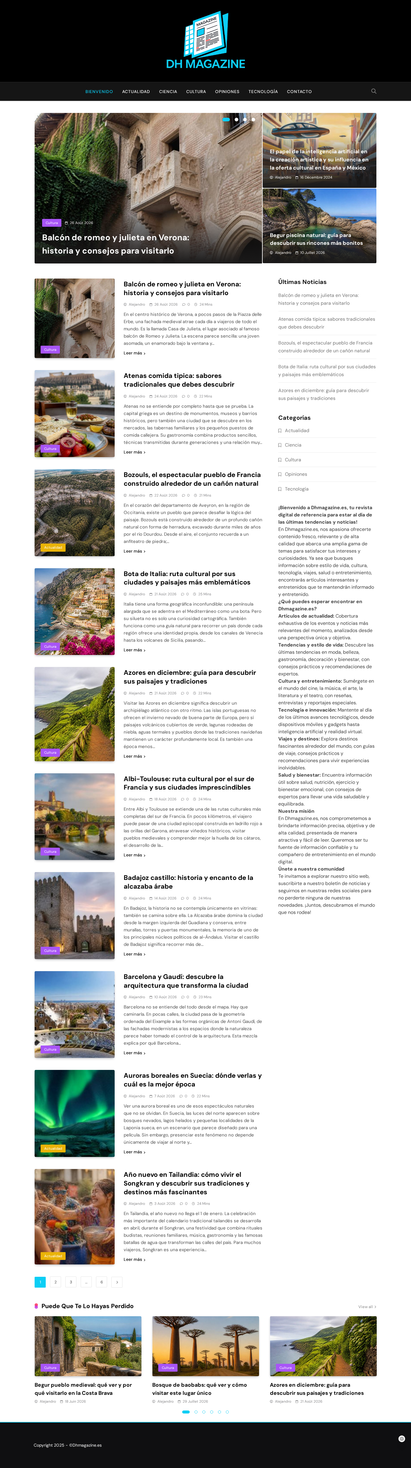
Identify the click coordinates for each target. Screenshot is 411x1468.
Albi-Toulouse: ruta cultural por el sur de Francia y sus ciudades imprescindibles (189, 783)
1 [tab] (226, 119)
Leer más (133, 353)
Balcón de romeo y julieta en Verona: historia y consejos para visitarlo (182, 288)
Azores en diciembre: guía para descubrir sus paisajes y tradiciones (190, 677)
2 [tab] (236, 119)
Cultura (196, 91)
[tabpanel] (148, 188)
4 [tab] (253, 119)
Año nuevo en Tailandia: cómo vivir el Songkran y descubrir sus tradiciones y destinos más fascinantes (186, 1183)
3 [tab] (245, 119)
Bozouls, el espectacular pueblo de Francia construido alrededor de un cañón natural (192, 479)
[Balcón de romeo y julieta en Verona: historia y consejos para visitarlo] (148, 188)
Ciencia (168, 91)
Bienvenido (99, 91)
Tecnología (263, 91)
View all (365, 1307)
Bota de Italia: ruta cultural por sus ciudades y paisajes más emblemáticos (187, 578)
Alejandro (283, 177)
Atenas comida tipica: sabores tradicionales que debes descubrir (179, 380)
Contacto (299, 91)
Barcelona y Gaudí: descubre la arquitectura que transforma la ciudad (186, 981)
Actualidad (136, 91)
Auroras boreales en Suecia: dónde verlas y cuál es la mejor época (193, 1080)
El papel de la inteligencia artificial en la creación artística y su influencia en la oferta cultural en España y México (319, 159)
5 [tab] (219, 1411)
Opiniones (227, 91)
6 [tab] (227, 1411)
